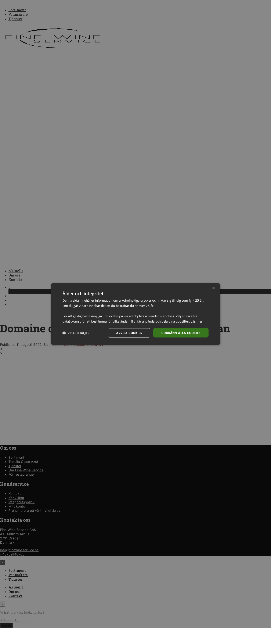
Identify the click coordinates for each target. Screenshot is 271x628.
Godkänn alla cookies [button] (180, 333)
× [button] (213, 288)
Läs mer (196, 321)
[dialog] (135, 314)
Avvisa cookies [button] (129, 333)
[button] (76, 333)
